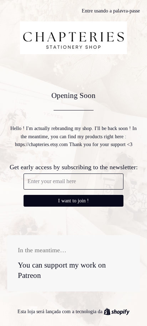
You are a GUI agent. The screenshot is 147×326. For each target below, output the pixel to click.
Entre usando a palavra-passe (111, 11)
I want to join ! (73, 200)
